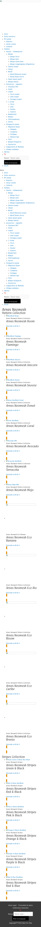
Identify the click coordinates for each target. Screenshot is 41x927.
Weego (10, 54)
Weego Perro (14, 57)
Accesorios (12, 144)
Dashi (10, 89)
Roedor (12, 109)
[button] (5, 155)
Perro (12, 104)
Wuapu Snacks (13, 82)
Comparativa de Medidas (15, 147)
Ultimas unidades (12, 149)
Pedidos (7, 49)
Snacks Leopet (13, 67)
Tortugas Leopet (16, 99)
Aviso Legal (12, 905)
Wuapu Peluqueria (14, 142)
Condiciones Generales (20, 908)
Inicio (6, 34)
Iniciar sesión (11, 44)
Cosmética (13, 132)
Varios (10, 122)
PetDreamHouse (14, 119)
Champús (13, 129)
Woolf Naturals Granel (18, 74)
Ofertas (6, 152)
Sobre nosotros (9, 36)
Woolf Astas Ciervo (17, 77)
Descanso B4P (13, 87)
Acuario (13, 112)
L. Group (11, 102)
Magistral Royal (14, 127)
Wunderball (12, 114)
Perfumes (13, 134)
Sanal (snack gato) (15, 79)
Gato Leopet (14, 97)
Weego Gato (14, 59)
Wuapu (10, 117)
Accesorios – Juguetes (14, 84)
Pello (10, 139)
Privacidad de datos (25, 905)
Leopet (10, 92)
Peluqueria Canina (12, 124)
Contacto (9, 46)
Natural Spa (14, 137)
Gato (12, 107)
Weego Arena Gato (16, 61)
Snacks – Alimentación (14, 52)
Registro (9, 41)
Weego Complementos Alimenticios (22, 64)
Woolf (10, 72)
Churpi (10, 69)
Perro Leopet (14, 94)
